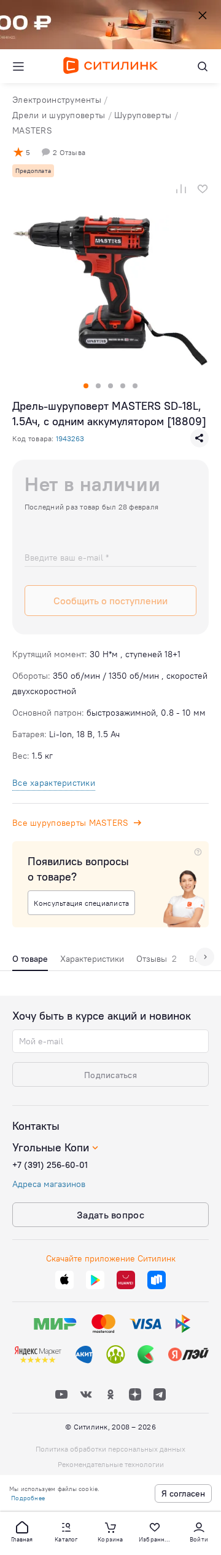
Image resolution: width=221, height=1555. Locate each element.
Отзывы (156, 958)
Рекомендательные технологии (111, 1464)
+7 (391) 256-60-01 (50, 1164)
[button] (22, 1531)
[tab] (30, 962)
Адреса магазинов (48, 1183)
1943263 (70, 438)
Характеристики (92, 958)
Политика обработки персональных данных (110, 1448)
